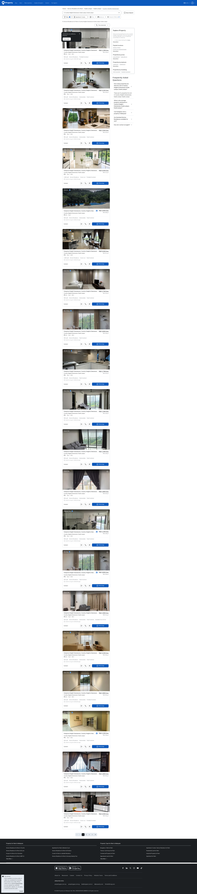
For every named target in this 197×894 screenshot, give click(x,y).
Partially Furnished (125, 71)
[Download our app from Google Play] (74, 868)
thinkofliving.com (110, 884)
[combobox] (91, 12)
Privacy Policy (88, 875)
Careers (72, 875)
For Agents (54, 3)
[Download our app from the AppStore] (61, 868)
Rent (21, 3)
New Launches (28, 3)
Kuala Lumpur (88, 8)
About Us (57, 875)
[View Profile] (68, 30)
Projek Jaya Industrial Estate (119, 49)
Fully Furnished (116, 71)
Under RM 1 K (124, 56)
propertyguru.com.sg (74, 884)
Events (47, 3)
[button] (79, 34)
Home (64, 8)
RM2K (129, 40)
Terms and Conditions (111, 875)
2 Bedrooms (122, 64)
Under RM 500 (116, 56)
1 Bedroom (115, 64)
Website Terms (98, 875)
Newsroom (65, 875)
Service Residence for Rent (75, 8)
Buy (16, 3)
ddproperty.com (98, 884)
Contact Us (79, 875)
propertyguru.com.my (60, 884)
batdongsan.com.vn (86, 884)
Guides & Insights (38, 3)
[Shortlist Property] (107, 30)
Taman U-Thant (116, 47)
